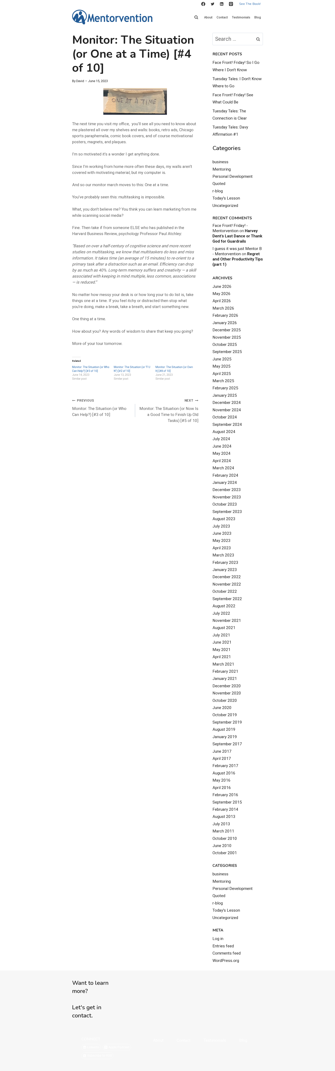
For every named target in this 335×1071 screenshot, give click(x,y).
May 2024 (221, 453)
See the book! (250, 4)
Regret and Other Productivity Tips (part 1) (237, 259)
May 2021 (221, 649)
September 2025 (227, 351)
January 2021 (224, 678)
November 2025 (226, 337)
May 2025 (221, 366)
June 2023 (221, 533)
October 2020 (224, 700)
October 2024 (224, 417)
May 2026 (221, 293)
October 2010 (224, 838)
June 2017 (221, 751)
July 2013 (221, 824)
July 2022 (221, 613)
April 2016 (221, 787)
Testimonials (241, 17)
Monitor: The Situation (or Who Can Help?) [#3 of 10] (99, 408)
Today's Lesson (226, 198)
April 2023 (221, 548)
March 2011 (223, 831)
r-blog (217, 191)
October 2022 (224, 591)
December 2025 (226, 330)
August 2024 (223, 431)
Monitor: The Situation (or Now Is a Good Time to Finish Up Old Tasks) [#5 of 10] (168, 411)
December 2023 (226, 489)
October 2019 (224, 715)
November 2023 (226, 497)
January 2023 (224, 569)
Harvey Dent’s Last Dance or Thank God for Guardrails (237, 236)
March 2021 (223, 664)
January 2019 (224, 736)
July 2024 (221, 439)
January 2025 (224, 395)
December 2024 (226, 402)
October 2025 (224, 344)
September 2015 (227, 802)
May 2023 (221, 540)
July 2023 (221, 526)
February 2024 (225, 475)
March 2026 (223, 308)
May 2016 (221, 780)
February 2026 (225, 315)
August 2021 (223, 627)
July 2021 (221, 635)
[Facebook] (203, 4)
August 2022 (223, 606)
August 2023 (223, 518)
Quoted (218, 183)
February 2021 (225, 671)
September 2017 (227, 744)
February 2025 (225, 388)
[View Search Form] (196, 17)
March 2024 (223, 468)
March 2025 (223, 380)
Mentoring (221, 169)
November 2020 (226, 693)
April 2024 (221, 460)
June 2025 (221, 359)
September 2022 (227, 598)
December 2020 (226, 686)
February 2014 (225, 809)
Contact (222, 17)
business (220, 162)
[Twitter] (212, 4)
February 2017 (225, 765)
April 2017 (221, 758)
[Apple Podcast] (231, 4)
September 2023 (227, 511)
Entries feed (223, 946)
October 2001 (224, 853)
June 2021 (221, 642)
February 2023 (225, 562)
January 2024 (224, 482)
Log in (217, 938)
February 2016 (225, 794)
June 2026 (221, 286)
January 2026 (224, 322)
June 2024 (221, 446)
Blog (257, 17)
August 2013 (223, 816)
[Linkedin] (222, 4)
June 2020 (221, 707)
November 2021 (226, 620)
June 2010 (221, 845)
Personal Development (232, 176)
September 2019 (227, 722)
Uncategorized (225, 205)
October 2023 (224, 504)
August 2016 (223, 773)
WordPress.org (225, 960)
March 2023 (223, 555)
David (80, 81)
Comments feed (226, 953)
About (208, 17)
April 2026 (221, 301)
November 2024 (226, 410)
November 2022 (226, 584)
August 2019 (223, 729)
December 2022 (226, 577)
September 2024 (227, 424)
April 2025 (221, 373)
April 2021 (221, 656)
